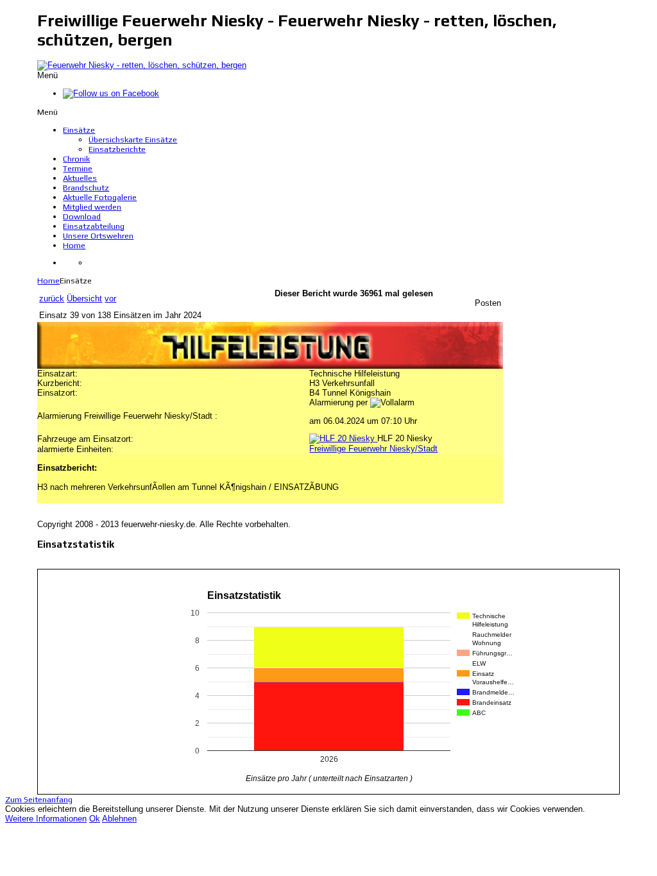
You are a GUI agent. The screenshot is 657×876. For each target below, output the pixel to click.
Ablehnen (119, 818)
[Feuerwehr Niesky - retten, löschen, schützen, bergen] (141, 65)
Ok (94, 818)
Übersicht (84, 298)
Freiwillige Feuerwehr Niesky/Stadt (373, 448)
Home (48, 280)
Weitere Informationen (46, 818)
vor (110, 298)
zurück (51, 298)
